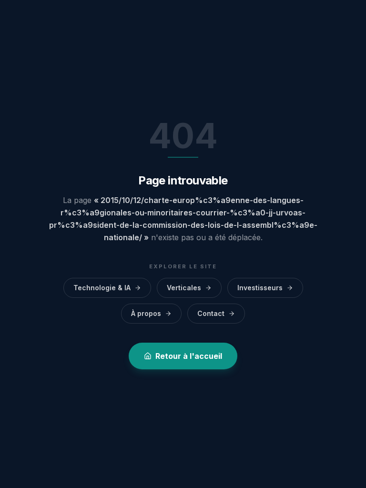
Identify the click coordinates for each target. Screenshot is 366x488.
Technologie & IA (102, 288)
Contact (210, 313)
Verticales (184, 288)
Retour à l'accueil (188, 356)
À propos (146, 313)
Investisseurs (260, 288)
